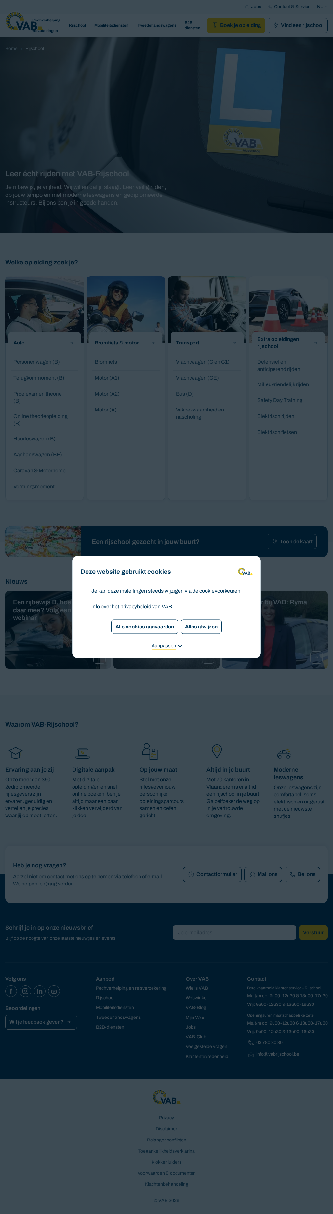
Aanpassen (164, 645)
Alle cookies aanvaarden (144, 626)
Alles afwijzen (201, 626)
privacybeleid (135, 606)
